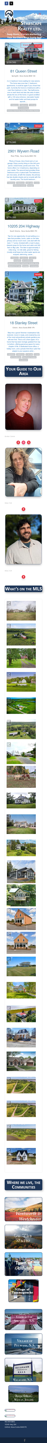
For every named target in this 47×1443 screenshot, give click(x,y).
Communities (31, 45)
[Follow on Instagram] (23, 442)
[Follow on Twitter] (29, 442)
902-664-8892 (10, 1422)
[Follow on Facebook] (6, 3)
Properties (33, 50)
